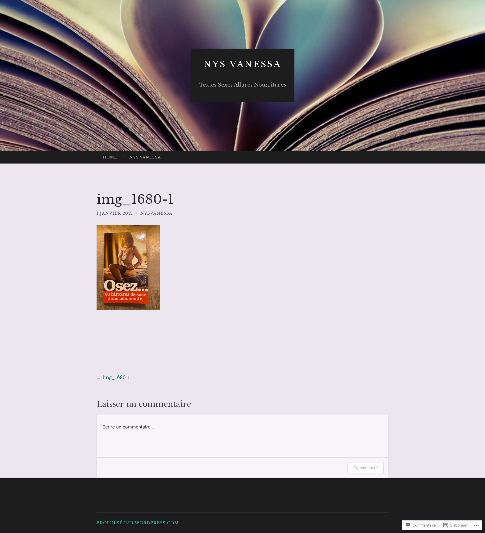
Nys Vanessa (243, 64)
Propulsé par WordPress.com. (138, 522)
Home (110, 157)
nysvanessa (156, 213)
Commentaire (365, 467)
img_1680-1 (113, 377)
